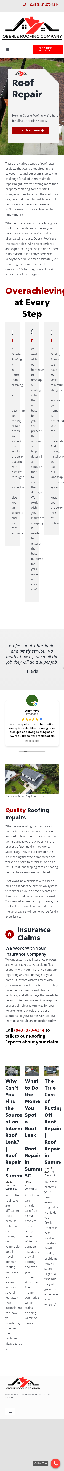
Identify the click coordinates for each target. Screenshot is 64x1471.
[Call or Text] (55, 1463)
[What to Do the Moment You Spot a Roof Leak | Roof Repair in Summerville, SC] (32, 1071)
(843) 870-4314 (48, 4)
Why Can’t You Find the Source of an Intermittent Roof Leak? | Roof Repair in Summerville (20, 1129)
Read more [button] (32, 741)
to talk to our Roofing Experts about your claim (31, 1036)
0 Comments (11, 1187)
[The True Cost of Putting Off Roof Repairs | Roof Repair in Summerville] (51, 1071)
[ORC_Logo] (32, 16)
